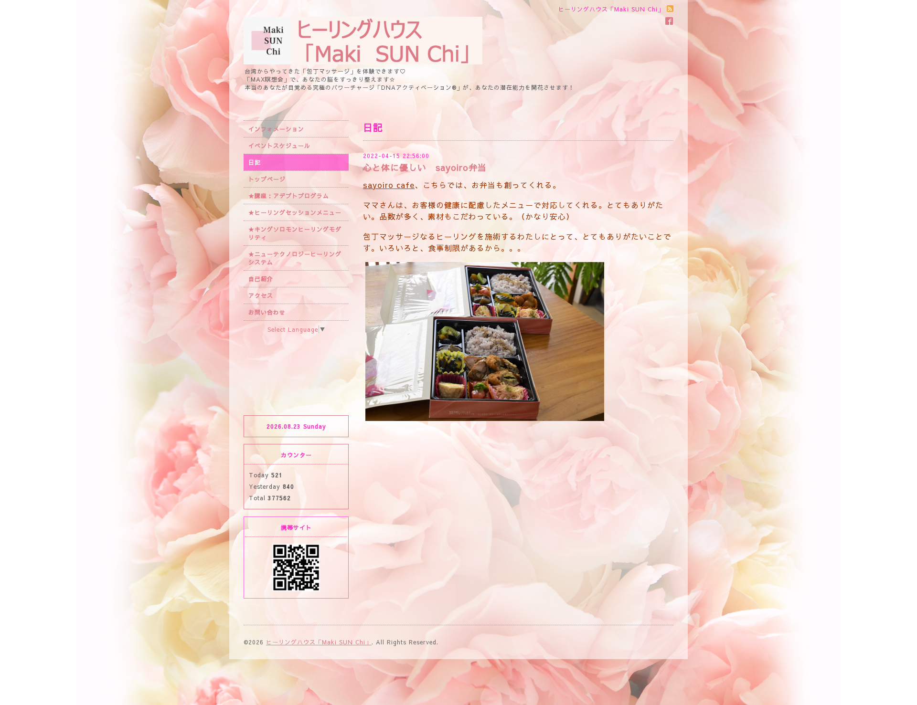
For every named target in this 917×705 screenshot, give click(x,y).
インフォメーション (276, 129)
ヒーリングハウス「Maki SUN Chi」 (319, 642)
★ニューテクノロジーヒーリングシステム (294, 258)
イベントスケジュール (279, 145)
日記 (254, 162)
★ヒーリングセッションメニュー (294, 212)
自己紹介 (260, 279)
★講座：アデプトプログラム (288, 196)
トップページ (267, 179)
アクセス (260, 295)
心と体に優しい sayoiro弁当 (425, 167)
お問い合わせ (267, 312)
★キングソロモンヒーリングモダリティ (294, 233)
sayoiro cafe (389, 184)
